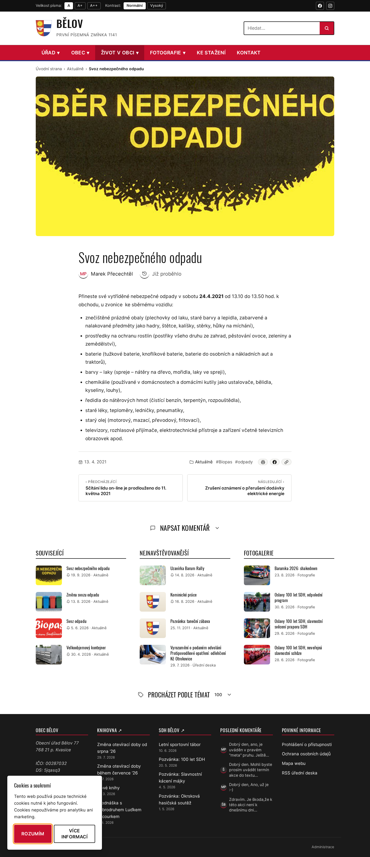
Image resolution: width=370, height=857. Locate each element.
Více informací (74, 833)
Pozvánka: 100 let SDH (182, 759)
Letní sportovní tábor (180, 744)
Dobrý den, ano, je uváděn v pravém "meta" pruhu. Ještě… (249, 750)
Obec (80, 53)
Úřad (51, 53)
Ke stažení (211, 53)
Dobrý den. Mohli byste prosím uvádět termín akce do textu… (250, 770)
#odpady (244, 461)
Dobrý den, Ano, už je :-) (249, 787)
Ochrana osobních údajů (306, 753)
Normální (135, 5)
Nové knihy (108, 787)
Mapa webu (294, 763)
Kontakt (249, 53)
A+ (80, 5)
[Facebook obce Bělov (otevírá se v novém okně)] (320, 6)
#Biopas (224, 461)
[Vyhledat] (327, 28)
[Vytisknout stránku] (263, 462)
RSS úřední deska (299, 772)
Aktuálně (75, 68)
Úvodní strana (49, 68)
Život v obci (120, 53)
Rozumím (32, 833)
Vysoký (156, 5)
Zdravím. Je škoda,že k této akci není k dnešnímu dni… (250, 805)
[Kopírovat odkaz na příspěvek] (286, 462)
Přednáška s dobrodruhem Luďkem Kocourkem (119, 809)
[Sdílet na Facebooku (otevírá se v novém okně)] (275, 462)
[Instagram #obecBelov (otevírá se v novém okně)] (330, 6)
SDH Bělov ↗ (172, 730)
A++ (94, 5)
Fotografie (168, 53)
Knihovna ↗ (109, 730)
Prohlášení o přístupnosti (307, 744)
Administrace (323, 847)
